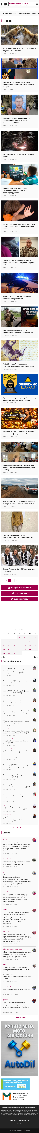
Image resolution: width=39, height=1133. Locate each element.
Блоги (4, 699)
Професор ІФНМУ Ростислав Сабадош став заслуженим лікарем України (16, 766)
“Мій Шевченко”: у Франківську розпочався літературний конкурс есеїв (18, 365)
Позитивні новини (9, 783)
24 (30, 649)
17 (30, 645)
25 (35, 649)
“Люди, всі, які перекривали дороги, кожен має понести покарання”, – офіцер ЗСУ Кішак (19, 262)
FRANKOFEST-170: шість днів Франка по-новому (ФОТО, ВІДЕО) (16, 692)
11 (35, 641)
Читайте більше (19, 828)
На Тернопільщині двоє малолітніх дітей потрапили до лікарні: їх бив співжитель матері (19, 226)
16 (25, 645)
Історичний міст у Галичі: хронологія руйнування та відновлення (16, 863)
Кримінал (5, 793)
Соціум (5, 773)
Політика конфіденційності (19, 1120)
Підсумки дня (21, 593)
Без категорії (7, 667)
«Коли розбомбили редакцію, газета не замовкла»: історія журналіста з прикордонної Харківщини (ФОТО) (17, 954)
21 (14, 649)
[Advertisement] (15, 614)
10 (30, 641)
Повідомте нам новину (21, 588)
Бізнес (4, 679)
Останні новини (12, 661)
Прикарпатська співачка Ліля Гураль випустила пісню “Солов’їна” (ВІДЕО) (16, 732)
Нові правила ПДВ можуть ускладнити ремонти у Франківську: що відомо (16, 682)
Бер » (36, 657)
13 (9, 645)
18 (35, 645)
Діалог (6, 832)
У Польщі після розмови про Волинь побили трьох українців (16, 722)
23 (25, 649)
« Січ (3, 657)
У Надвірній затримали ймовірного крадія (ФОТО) (15, 742)
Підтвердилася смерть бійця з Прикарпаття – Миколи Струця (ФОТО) (18, 331)
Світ (4, 719)
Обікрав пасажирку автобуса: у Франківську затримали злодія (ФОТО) (18, 536)
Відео (5, 909)
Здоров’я (5, 763)
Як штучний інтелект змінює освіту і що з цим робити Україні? (16, 702)
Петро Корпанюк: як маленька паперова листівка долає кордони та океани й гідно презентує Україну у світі (16, 1006)
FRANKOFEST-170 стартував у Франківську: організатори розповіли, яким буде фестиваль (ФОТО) (16, 671)
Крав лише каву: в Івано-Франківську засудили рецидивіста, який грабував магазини (16, 797)
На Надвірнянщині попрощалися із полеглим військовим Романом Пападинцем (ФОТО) (16, 120)
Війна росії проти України (12, 949)
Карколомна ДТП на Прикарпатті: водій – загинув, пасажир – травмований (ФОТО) (19, 502)
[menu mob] (37, 4)
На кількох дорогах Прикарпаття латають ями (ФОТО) (14, 776)
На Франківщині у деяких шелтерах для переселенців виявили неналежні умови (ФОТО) (19, 467)
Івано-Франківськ (8, 689)
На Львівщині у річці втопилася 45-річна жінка (18, 155)
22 (19, 649)
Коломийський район (9, 749)
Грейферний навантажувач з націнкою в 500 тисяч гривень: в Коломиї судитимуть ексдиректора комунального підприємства (17, 754)
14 (14, 645)
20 (9, 649)
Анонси (5, 892)
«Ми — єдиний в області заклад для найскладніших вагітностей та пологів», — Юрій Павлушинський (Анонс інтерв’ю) (15, 898)
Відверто (6, 931)
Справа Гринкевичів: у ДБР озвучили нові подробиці (19, 570)
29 (19, 653)
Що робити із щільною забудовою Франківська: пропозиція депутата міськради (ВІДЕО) (15, 819)
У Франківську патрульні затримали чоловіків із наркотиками (17, 297)
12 (4, 645)
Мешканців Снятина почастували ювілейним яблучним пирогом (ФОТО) (17, 786)
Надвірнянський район (10, 739)
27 (9, 653)
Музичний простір (8, 729)
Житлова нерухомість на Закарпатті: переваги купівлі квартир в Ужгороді (16, 712)
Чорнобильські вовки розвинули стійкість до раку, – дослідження (19, 49)
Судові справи (7, 805)
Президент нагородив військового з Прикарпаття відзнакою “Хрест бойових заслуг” (18, 84)
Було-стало (7, 859)
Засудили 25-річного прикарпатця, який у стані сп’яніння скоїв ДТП (15, 808)
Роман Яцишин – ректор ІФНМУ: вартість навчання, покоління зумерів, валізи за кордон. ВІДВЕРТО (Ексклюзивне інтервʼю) (17, 938)
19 (4, 649)
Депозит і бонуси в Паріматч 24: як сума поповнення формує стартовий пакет (18, 433)
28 (14, 653)
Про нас (19, 1123)
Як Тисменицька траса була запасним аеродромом (16, 991)
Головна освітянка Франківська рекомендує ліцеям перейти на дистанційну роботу (15, 190)
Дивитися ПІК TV (21, 599)
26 (4, 653)
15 (19, 645)
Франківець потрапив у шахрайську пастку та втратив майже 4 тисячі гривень (19, 399)
